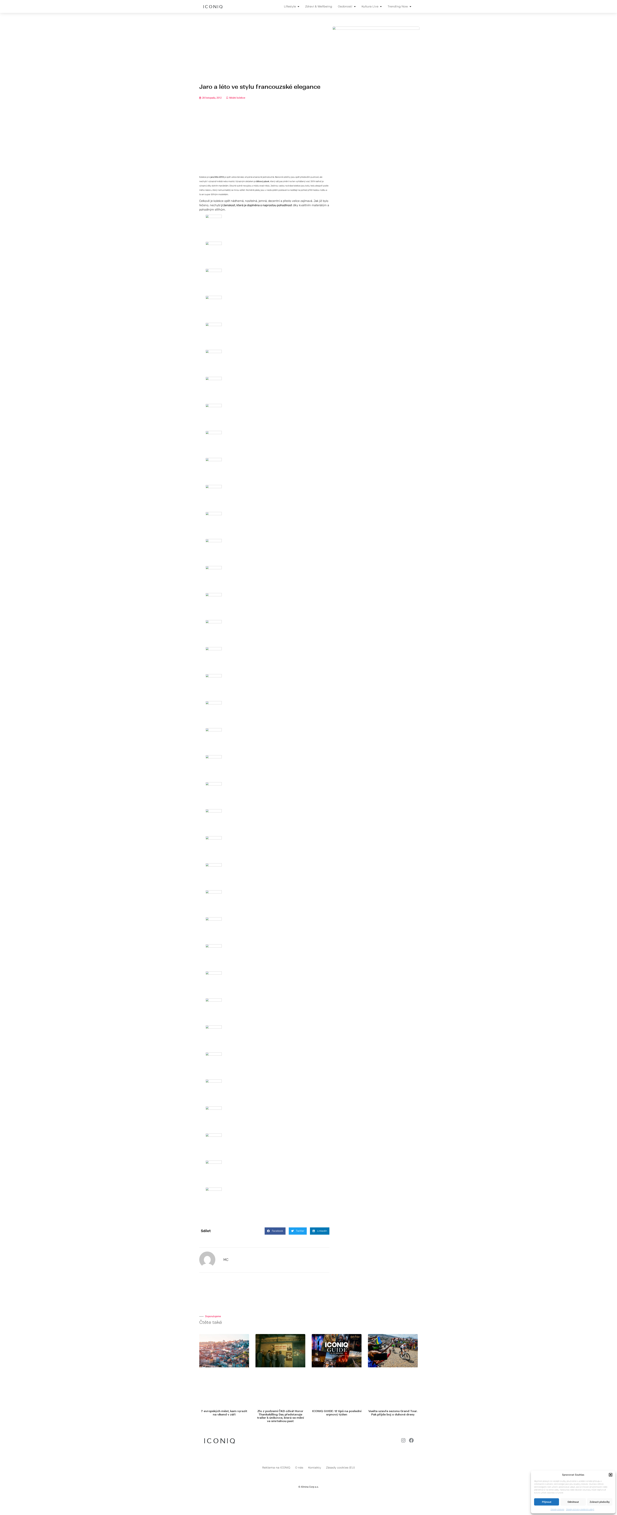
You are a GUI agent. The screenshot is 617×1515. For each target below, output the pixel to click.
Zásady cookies (557, 1509)
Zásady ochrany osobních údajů (580, 1509)
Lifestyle (290, 6)
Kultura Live (370, 6)
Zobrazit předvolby (600, 1502)
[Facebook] (411, 1440)
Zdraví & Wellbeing (318, 6)
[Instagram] (403, 1440)
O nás (299, 1467)
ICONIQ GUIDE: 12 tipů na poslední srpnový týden (336, 1412)
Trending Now (398, 6)
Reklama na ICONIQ (276, 1467)
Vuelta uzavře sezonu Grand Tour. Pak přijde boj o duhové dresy (392, 1412)
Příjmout (546, 1502)
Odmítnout (573, 1502)
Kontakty (314, 1467)
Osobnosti (345, 6)
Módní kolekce (237, 97)
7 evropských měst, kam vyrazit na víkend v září (224, 1412)
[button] (610, 1474)
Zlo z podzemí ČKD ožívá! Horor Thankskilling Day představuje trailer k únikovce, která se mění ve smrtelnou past (280, 1416)
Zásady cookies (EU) (340, 1467)
